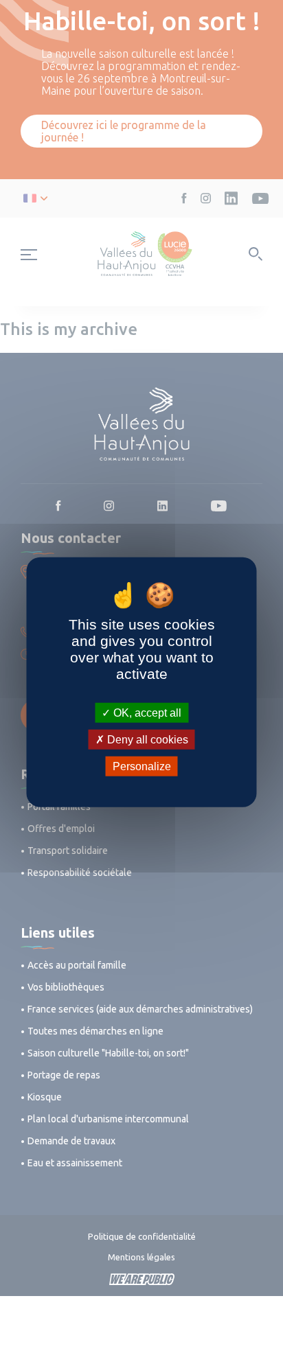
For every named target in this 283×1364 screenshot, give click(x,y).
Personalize (142, 766)
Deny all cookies (146, 739)
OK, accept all (146, 712)
